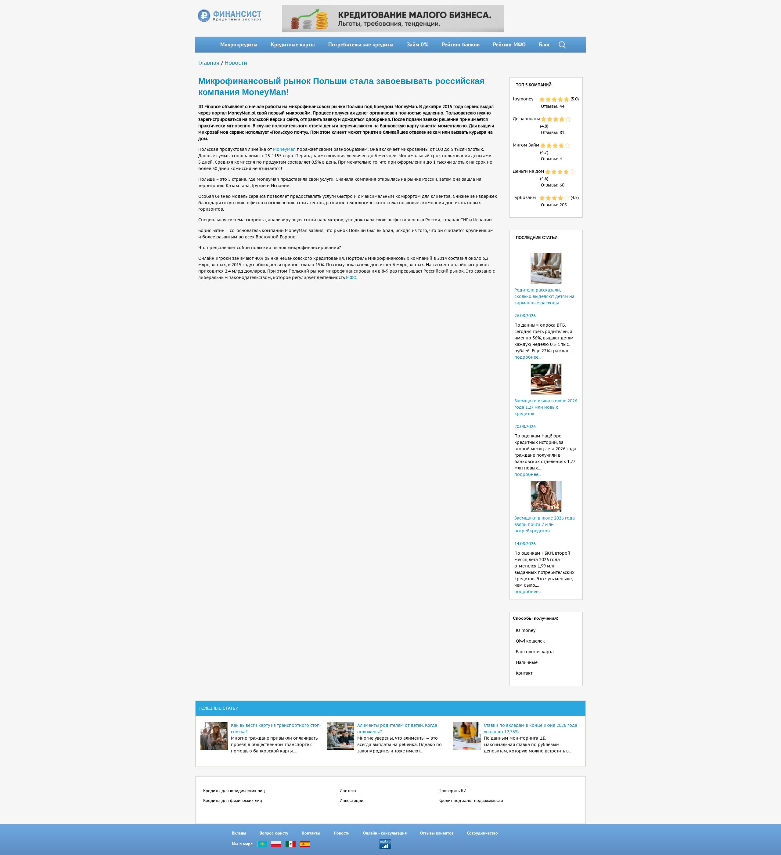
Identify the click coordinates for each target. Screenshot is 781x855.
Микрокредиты (238, 44)
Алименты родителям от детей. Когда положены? (397, 728)
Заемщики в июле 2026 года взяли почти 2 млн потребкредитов (544, 524)
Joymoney (523, 99)
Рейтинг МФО (509, 44)
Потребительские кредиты (361, 44)
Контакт (524, 673)
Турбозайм (524, 197)
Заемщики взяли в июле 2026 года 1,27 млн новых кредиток (545, 407)
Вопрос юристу (274, 833)
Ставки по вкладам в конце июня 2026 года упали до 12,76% (530, 728)
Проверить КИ (452, 790)
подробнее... (527, 357)
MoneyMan (284, 149)
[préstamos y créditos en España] (305, 843)
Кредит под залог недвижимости (470, 800)
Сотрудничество (482, 833)
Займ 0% (417, 44)
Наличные (527, 662)
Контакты (311, 833)
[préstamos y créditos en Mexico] (291, 843)
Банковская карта (535, 651)
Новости (236, 62)
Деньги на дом (528, 171)
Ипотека (348, 790)
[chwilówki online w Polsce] (276, 843)
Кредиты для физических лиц (232, 800)
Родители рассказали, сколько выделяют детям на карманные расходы (544, 296)
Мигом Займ (526, 145)
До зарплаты (526, 118)
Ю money (525, 630)
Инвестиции (351, 800)
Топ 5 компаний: (534, 85)
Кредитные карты (293, 44)
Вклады (239, 833)
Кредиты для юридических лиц (234, 790)
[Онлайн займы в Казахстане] (262, 843)
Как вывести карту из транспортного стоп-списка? (276, 728)
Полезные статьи (218, 708)
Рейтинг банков (461, 44)
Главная (208, 62)
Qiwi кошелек (530, 641)
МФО (351, 277)
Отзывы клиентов (437, 833)
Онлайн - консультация (385, 833)
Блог (544, 44)
